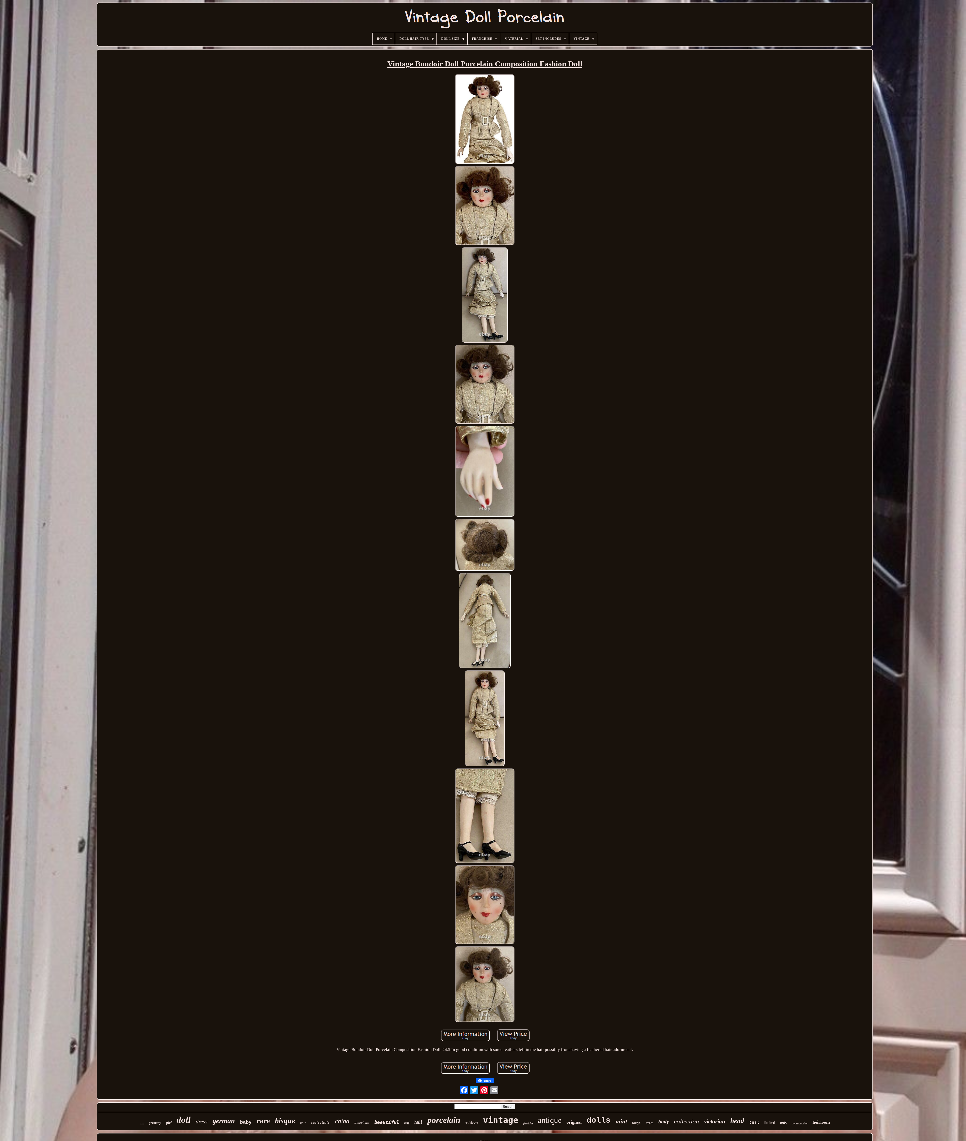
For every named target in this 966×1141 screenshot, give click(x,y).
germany (155, 1123)
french (649, 1123)
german (224, 1121)
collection (686, 1121)
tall (754, 1122)
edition (471, 1122)
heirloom (821, 1122)
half (418, 1122)
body (663, 1122)
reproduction (800, 1123)
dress (202, 1121)
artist (783, 1123)
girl (169, 1123)
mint (621, 1121)
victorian (714, 1121)
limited (769, 1122)
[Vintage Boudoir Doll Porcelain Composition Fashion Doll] (484, 120)
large (636, 1123)
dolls (599, 1120)
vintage (500, 1120)
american (361, 1123)
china (342, 1121)
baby (246, 1122)
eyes (142, 1123)
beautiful (386, 1122)
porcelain (443, 1120)
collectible (320, 1122)
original (574, 1122)
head (737, 1121)
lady (406, 1123)
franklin (528, 1123)
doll (184, 1120)
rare (263, 1121)
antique (549, 1120)
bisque (285, 1120)
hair (303, 1123)
